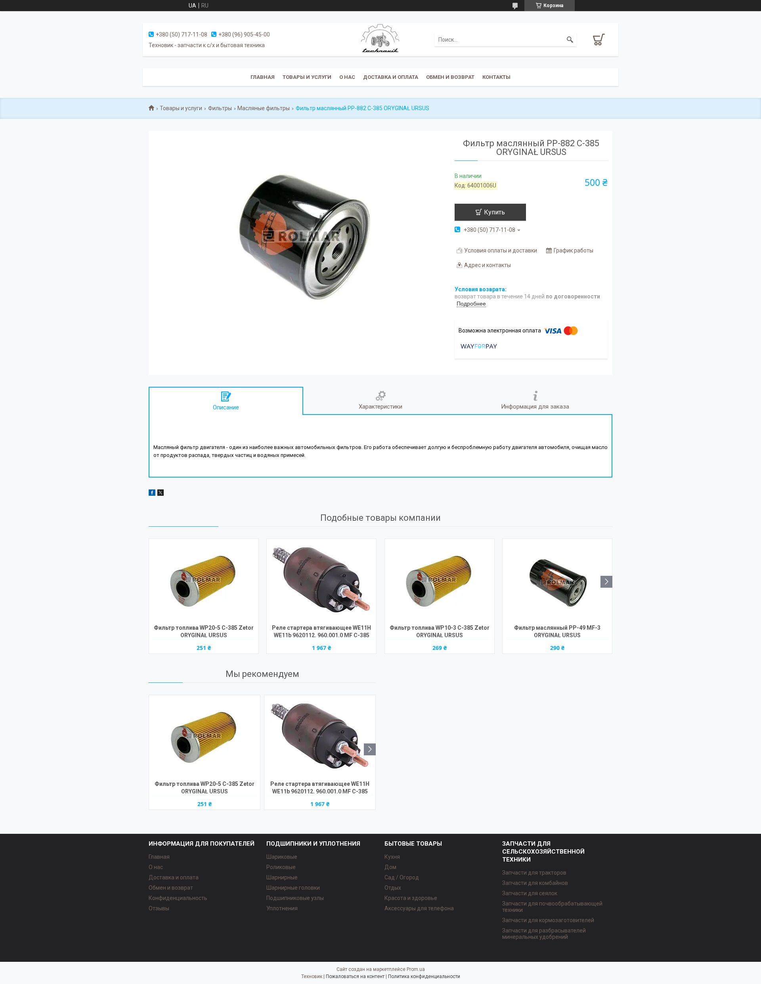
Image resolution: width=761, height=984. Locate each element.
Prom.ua (416, 969)
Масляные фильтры (263, 108)
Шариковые (281, 857)
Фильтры (220, 108)
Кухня (392, 857)
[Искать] (570, 39)
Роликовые (281, 867)
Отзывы (159, 908)
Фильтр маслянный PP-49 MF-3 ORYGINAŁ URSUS (557, 631)
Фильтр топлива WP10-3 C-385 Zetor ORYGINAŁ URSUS (439, 631)
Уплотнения (282, 908)
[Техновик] (380, 39)
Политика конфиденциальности (424, 976)
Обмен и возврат (450, 77)
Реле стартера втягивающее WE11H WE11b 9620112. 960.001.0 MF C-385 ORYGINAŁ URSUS (321, 632)
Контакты (496, 77)
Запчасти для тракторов (534, 872)
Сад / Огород (401, 877)
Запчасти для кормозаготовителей (548, 920)
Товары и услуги (307, 77)
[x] (160, 494)
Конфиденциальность (178, 898)
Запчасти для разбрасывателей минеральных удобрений (544, 933)
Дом (390, 867)
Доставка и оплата (390, 77)
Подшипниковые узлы (295, 898)
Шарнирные (282, 877)
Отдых (392, 888)
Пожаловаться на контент (355, 976)
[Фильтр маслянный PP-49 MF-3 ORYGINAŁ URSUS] (557, 580)
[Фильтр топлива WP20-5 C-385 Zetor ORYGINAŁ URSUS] (203, 580)
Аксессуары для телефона (419, 908)
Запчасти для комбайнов (535, 883)
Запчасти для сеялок (529, 893)
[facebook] (152, 494)
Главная (262, 77)
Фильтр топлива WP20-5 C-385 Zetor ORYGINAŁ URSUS (204, 631)
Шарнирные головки (293, 888)
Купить (494, 212)
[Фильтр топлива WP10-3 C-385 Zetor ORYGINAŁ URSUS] (439, 580)
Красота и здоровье (410, 898)
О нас (347, 77)
